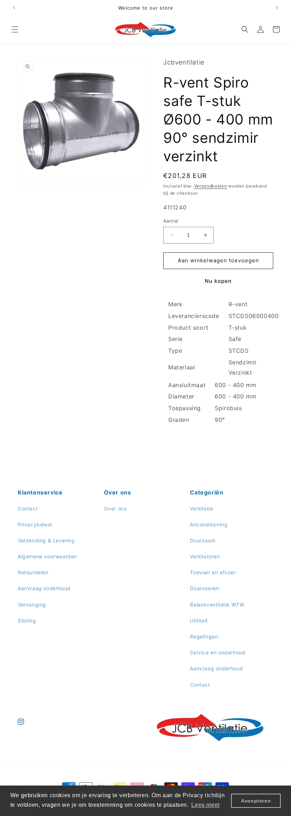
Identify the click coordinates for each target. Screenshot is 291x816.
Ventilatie (201, 508)
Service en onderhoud (217, 652)
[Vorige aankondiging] (14, 8)
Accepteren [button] (256, 801)
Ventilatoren (205, 556)
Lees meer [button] (205, 805)
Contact (28, 508)
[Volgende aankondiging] (277, 8)
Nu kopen (218, 281)
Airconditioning (208, 524)
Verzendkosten (210, 186)
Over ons (115, 508)
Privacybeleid (35, 524)
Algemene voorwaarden (47, 556)
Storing (27, 620)
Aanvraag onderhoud (44, 588)
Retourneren (33, 572)
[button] (15, 29)
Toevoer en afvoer (213, 572)
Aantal (170, 221)
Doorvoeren (204, 588)
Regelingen (204, 636)
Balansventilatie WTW (217, 605)
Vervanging (32, 605)
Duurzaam (202, 540)
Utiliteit (199, 620)
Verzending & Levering (46, 540)
